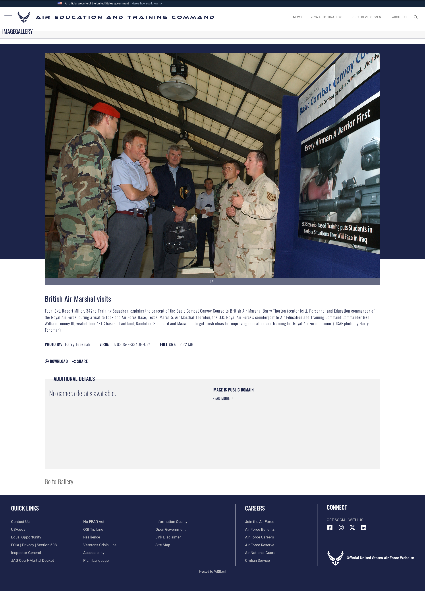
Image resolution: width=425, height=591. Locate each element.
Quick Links (25, 508)
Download (58, 361)
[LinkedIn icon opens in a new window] (363, 527)
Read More (221, 398)
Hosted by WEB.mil (212, 571)
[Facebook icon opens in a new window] (330, 527)
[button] (147, 3)
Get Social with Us (345, 520)
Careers (255, 508)
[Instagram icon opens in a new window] (341, 527)
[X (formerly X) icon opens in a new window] (352, 527)
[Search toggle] (416, 17)
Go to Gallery (59, 481)
